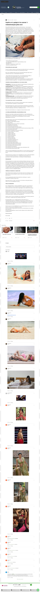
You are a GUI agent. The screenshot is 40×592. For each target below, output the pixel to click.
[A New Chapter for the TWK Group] (7, 230)
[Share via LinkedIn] (9, 218)
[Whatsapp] (13, 584)
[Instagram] (16, 584)
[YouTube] (19, 584)
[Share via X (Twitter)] (7, 218)
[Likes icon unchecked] (7, 261)
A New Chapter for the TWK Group (7, 234)
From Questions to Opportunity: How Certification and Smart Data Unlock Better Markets (32, 235)
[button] (37, 14)
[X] (17, 584)
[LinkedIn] (18, 584)
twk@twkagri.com (4, 7)
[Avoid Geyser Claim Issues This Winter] (20, 230)
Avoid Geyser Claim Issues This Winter (20, 234)
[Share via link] (11, 218)
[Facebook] (14, 584)
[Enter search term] (38, 7)
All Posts (3, 14)
